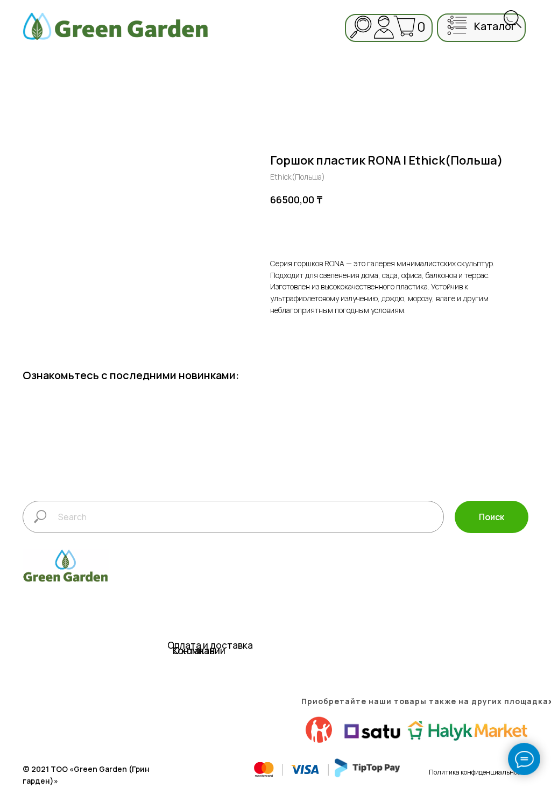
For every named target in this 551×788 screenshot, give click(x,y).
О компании (199, 650)
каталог (495, 26)
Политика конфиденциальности (478, 772)
